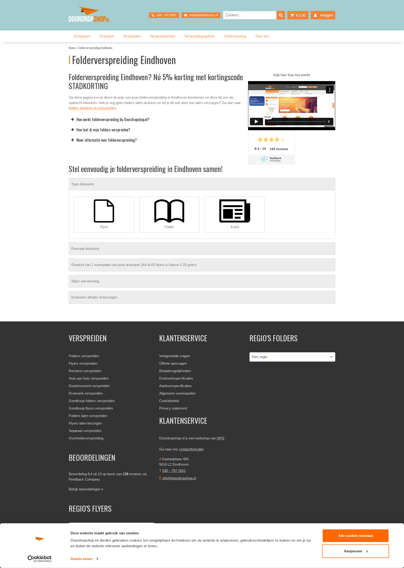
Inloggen (326, 15)
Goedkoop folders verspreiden (92, 401)
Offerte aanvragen (173, 363)
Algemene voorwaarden (177, 393)
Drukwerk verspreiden (86, 393)
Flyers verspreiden (83, 363)
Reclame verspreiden (85, 371)
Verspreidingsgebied (199, 36)
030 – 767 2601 (174, 471)
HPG (220, 438)
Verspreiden (132, 36)
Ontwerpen (81, 36)
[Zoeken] (281, 15)
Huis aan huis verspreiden (88, 378)
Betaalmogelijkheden (175, 371)
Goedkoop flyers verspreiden (91, 408)
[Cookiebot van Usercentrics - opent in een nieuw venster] (39, 558)
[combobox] (250, 15)
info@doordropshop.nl (179, 478)
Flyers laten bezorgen (85, 423)
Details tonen (81, 559)
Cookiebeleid (169, 401)
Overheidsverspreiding (86, 438)
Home (72, 47)
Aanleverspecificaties (175, 386)
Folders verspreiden (84, 356)
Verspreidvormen (162, 36)
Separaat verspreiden (85, 431)
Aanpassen (353, 551)
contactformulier (191, 449)
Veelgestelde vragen (174, 356)
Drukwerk (107, 36)
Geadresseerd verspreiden (89, 386)
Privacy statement (173, 408)
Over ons (262, 36)
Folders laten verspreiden (88, 416)
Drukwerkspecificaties (176, 378)
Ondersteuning (235, 36)
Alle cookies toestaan (355, 536)
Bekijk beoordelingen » (86, 489)
